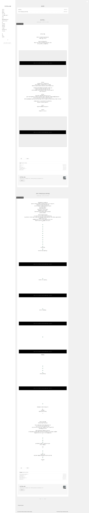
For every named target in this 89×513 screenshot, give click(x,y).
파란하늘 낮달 (7, 6)
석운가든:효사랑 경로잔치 (23, 474)
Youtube (28, 511)
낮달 (3, 16)
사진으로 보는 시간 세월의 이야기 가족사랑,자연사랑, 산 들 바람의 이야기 (31, 178)
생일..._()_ (21, 164)
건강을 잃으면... (21, 475)
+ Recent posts (20, 505)
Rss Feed (19, 511)
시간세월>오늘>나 (5, 15)
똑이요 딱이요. (21, 476)
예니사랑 (3, 13)
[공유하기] (22, 158)
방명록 (3, 36)
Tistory (61, 511)
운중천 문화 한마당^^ (22, 477)
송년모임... (20, 9)
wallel (67, 511)
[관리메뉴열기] (87, 2)
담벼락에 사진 (4, 29)
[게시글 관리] (24, 158)
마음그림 (3, 26)
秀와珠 (3, 12)
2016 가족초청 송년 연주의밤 (23, 11)
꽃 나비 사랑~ (21, 167)
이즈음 (3, 28)
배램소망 (3, 25)
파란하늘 (3, 23)
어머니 (3, 9)
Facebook (25, 511)
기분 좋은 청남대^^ (22, 168)
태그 (3, 35)
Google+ (31, 511)
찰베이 (3, 10)
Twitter (22, 511)
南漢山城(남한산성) (5, 19)
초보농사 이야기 (4, 20)
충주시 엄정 (21, 169)
